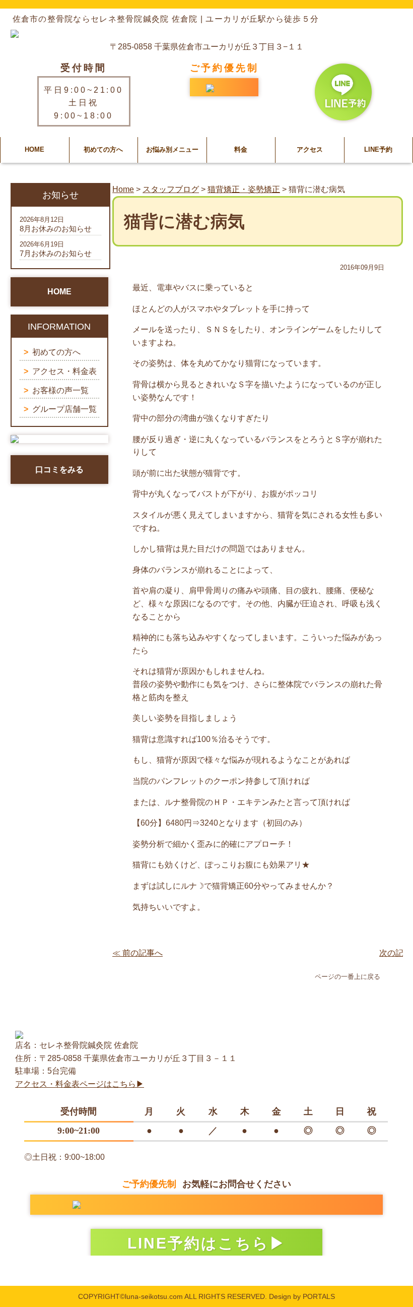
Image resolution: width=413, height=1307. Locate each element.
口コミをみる (59, 469)
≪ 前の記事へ (137, 953)
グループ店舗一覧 (64, 409)
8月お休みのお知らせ (56, 228)
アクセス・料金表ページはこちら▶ (79, 1084)
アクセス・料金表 (64, 371)
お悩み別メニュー (172, 149)
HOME (34, 149)
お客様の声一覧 (60, 390)
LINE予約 (378, 149)
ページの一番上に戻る (347, 976)
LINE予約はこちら (198, 1243)
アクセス (310, 149)
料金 (240, 149)
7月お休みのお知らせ (56, 253)
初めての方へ (103, 149)
